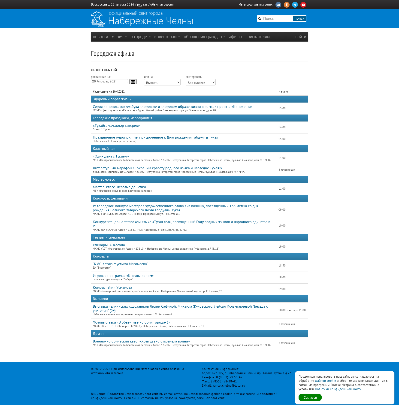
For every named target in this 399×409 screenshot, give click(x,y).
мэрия (118, 36)
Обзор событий (104, 70)
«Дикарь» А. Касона (109, 245)
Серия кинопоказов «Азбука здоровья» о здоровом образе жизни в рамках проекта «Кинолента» (173, 107)
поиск (299, 18)
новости (100, 36)
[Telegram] (295, 4)
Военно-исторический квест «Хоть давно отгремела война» (141, 341)
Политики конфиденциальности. (338, 389)
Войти (300, 36)
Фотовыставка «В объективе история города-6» (131, 322)
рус (139, 4)
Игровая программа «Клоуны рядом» (123, 276)
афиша (235, 36)
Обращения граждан (203, 36)
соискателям (257, 36)
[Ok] (286, 4)
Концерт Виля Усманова (112, 287)
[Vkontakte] (278, 4)
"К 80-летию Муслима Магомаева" (120, 264)
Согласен (310, 397)
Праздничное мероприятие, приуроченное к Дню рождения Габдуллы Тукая (155, 137)
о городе (139, 36)
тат (145, 4)
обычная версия (162, 4)
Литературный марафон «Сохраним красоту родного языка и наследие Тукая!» (157, 168)
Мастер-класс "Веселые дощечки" (120, 187)
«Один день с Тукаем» (111, 156)
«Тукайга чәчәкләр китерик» (116, 126)
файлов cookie (325, 380)
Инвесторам (166, 36)
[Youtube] (303, 4)
